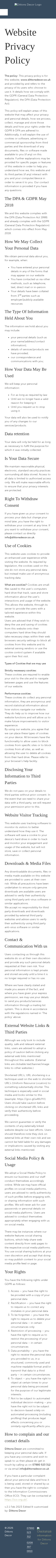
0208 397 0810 (30, 1547)
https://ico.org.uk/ (16, 1499)
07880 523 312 (30, 1532)
